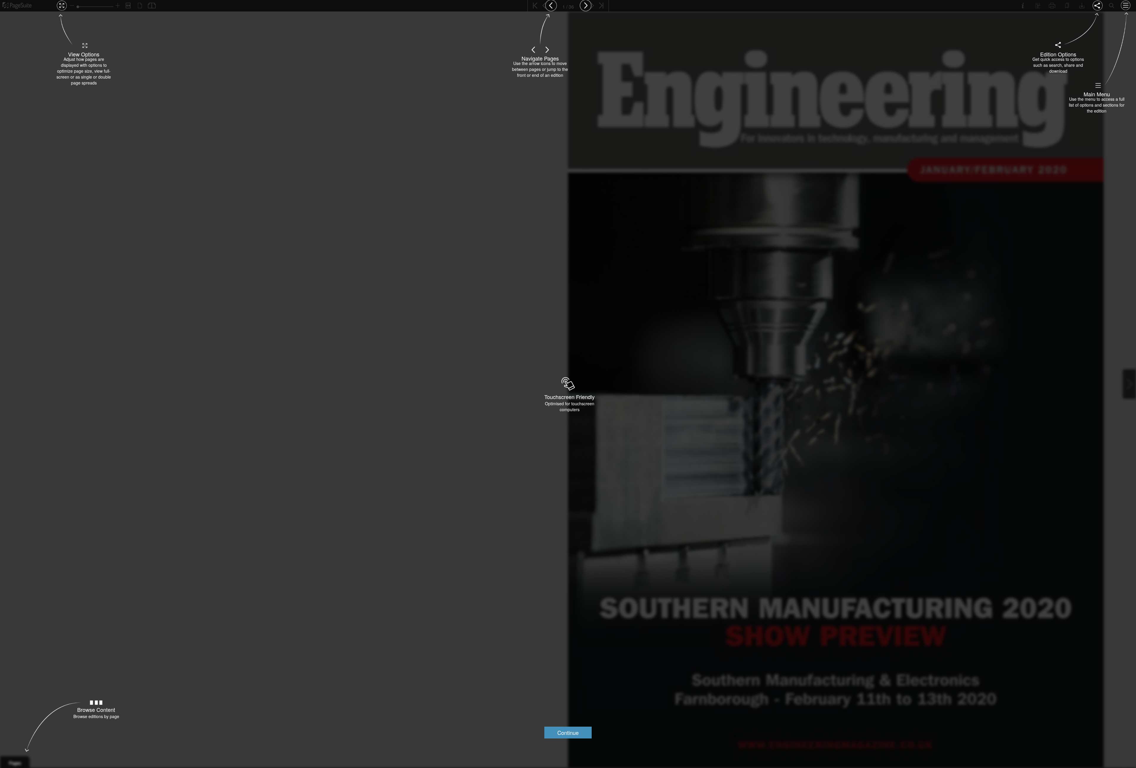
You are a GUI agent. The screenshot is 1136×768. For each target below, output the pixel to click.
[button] (568, 732)
